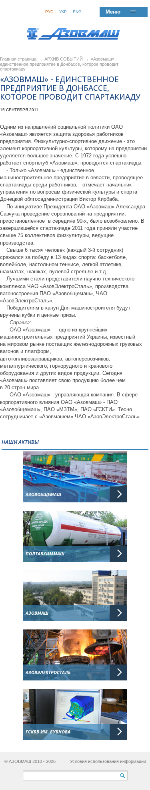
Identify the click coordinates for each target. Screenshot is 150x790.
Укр (63, 12)
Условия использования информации (108, 761)
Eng (77, 12)
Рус (49, 12)
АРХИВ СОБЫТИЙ (64, 59)
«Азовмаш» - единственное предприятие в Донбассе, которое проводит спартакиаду (59, 64)
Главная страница (18, 59)
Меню (113, 12)
